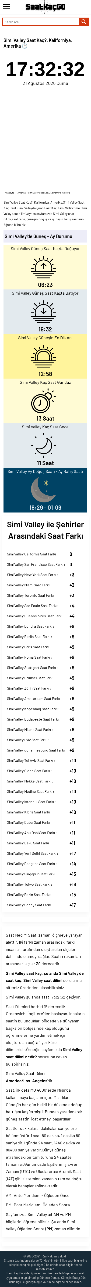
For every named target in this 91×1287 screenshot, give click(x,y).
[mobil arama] (84, 22)
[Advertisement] (45, 138)
